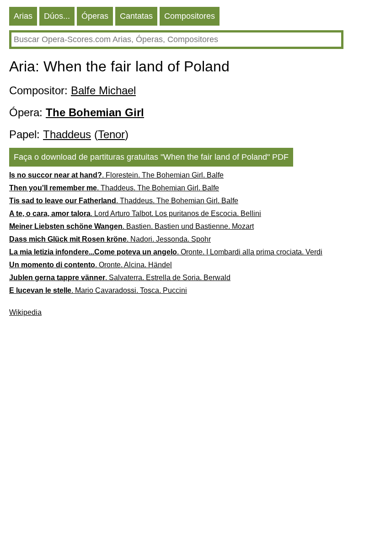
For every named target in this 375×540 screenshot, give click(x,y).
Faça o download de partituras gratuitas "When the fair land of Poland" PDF (151, 157)
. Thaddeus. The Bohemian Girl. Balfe (114, 188)
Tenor (111, 134)
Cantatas (136, 16)
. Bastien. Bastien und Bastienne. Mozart (131, 226)
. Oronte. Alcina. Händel (90, 265)
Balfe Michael (103, 90)
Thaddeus (67, 134)
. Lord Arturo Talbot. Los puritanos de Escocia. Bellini (135, 213)
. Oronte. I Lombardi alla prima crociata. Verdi (165, 252)
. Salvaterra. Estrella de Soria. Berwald (119, 277)
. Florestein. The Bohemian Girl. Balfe (116, 175)
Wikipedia (25, 312)
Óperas (94, 16)
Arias (23, 16)
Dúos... (57, 16)
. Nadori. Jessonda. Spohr (110, 239)
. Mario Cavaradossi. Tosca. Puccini (98, 290)
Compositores (189, 16)
